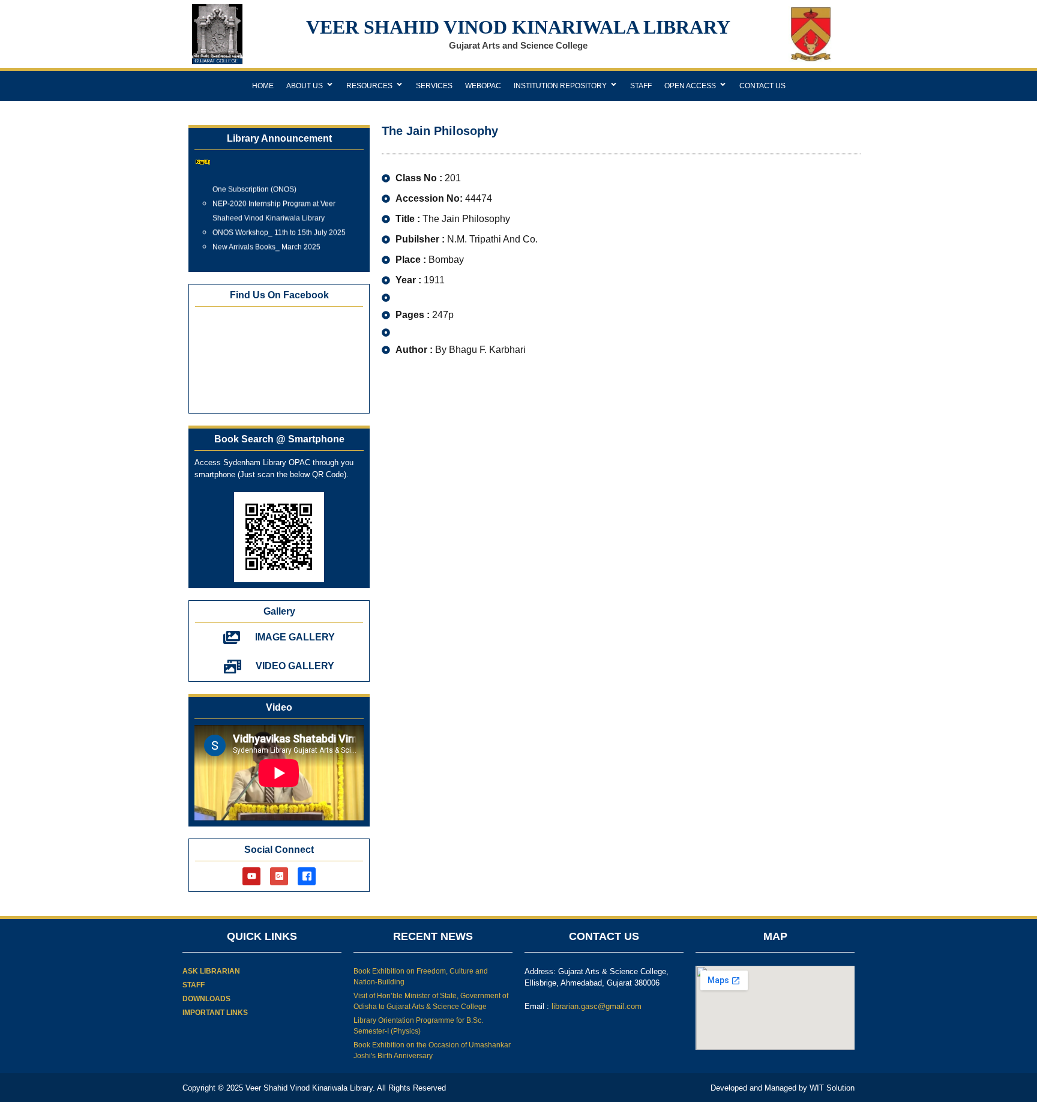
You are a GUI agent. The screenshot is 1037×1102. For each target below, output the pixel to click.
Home (263, 86)
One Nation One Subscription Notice (271, 255)
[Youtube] (251, 876)
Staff (641, 86)
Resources (369, 86)
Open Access (690, 86)
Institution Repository (560, 86)
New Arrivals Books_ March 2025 (266, 241)
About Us (304, 86)
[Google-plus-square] (279, 876)
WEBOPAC (483, 86)
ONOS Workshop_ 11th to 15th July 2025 (279, 227)
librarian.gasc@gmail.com (597, 1006)
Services (434, 86)
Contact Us (762, 86)
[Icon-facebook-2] (307, 876)
